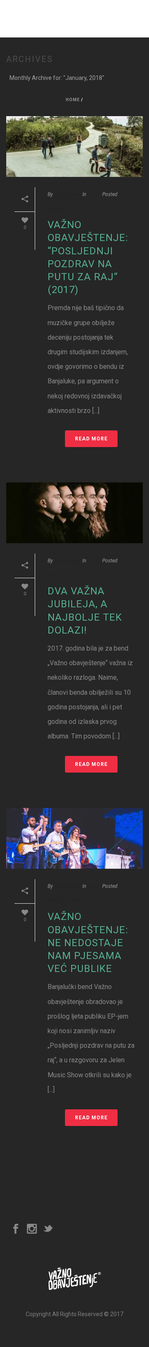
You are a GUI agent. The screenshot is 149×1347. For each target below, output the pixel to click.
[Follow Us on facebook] (16, 1229)
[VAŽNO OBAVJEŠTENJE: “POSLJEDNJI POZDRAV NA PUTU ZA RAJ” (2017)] (74, 146)
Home (73, 99)
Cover (93, 194)
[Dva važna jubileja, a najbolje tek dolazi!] (74, 512)
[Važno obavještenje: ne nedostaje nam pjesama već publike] (74, 838)
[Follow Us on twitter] (48, 1229)
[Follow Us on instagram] (32, 1229)
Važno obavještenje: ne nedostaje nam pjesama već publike (88, 942)
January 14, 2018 (66, 209)
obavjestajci (67, 194)
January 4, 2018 (65, 575)
